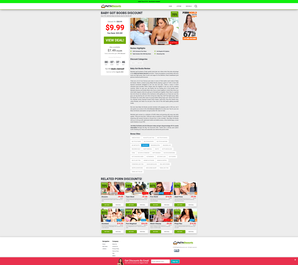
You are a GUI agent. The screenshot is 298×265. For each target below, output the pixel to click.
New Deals (189, 6)
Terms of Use (115, 251)
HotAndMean (150, 156)
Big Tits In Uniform (162, 141)
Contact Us (115, 246)
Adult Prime (179, 197)
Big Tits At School (162, 137)
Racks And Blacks (152, 164)
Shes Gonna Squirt (151, 167)
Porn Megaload (131, 224)
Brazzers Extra (155, 145)
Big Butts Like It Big (148, 137)
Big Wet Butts (135, 145)
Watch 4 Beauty (155, 224)
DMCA (113, 255)
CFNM (133, 152)
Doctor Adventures (169, 152)
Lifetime (179, 6)
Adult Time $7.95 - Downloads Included (149, 1)
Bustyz (157, 149)
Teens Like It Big (164, 167)
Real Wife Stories (165, 164)
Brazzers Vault (136, 149)
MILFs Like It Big (136, 160)
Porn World (154, 197)
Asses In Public (136, 137)
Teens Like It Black (137, 171)
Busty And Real (147, 149)
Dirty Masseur (156, 152)
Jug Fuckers (172, 156)
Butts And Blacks (167, 149)
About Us (114, 244)
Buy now (107, 204)
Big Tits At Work (136, 141)
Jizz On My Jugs (161, 156)
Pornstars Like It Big (138, 164)
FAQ (113, 253)
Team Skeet (130, 197)
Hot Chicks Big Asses (137, 156)
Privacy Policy (115, 248)
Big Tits (140, 63)
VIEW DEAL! (115, 40)
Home (170, 6)
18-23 (133, 63)
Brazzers (145, 145)
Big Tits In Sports (149, 141)
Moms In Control (162, 160)
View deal (118, 204)
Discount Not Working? (115, 57)
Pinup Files (178, 224)
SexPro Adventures (137, 167)
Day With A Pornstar (143, 152)
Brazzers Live (167, 145)
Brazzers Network (155, 109)
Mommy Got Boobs (149, 160)
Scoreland (105, 224)
